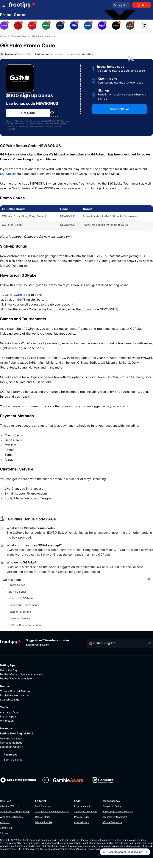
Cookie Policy (81, 822)
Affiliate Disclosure (112, 822)
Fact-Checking (43, 806)
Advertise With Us (9, 806)
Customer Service (19, 618)
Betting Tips (7, 665)
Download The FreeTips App (14, 811)
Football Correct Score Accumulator (21, 674)
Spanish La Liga (9, 699)
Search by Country (11, 746)
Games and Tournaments (24, 605)
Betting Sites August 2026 (16, 733)
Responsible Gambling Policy (117, 811)
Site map (4, 833)
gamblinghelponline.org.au (61, 849)
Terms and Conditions (85, 811)
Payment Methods (20, 611)
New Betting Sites (11, 738)
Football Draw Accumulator (16, 678)
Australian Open (9, 712)
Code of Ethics (42, 817)
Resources (10, 754)
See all (144, 25)
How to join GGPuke (21, 598)
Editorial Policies (43, 822)
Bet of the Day (9, 670)
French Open (8, 716)
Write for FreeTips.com (11, 817)
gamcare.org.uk (8, 849)
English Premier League (14, 695)
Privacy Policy (81, 817)
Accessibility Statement (114, 817)
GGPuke (6, 174)
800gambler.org (31, 849)
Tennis (4, 707)
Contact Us (6, 827)
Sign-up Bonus (17, 591)
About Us (5, 822)
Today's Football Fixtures (15, 691)
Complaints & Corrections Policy (52, 811)
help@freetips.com (37, 644)
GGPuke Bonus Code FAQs (25, 625)
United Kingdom (104, 643)
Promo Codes (13, 14)
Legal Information (83, 806)
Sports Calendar (14, 759)
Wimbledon (7, 720)
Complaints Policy (111, 806)
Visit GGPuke (119, 109)
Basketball (6, 728)
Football (5, 686)
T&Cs (17, 121)
